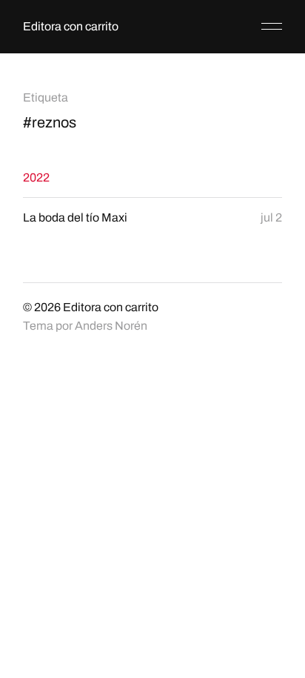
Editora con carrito (70, 26)
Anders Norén (111, 325)
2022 (36, 177)
